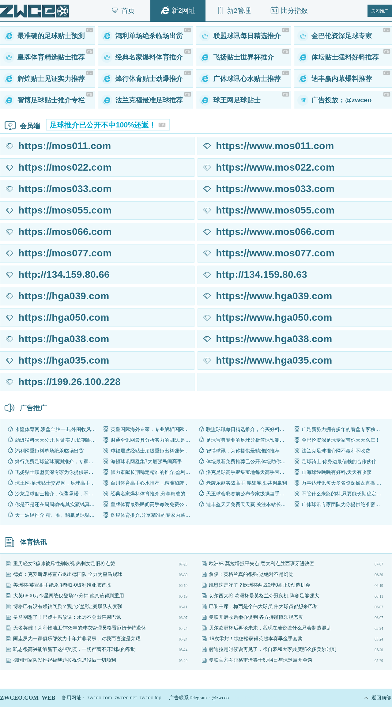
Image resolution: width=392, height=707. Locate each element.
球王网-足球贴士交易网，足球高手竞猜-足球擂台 (56, 483)
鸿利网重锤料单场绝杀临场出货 (49, 450)
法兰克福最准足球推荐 (149, 100)
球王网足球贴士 (237, 100)
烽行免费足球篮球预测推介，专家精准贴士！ (56, 461)
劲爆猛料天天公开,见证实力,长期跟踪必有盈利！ (56, 440)
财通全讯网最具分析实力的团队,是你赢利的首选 (152, 440)
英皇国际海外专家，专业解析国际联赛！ (152, 429)
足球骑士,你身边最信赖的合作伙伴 (339, 461)
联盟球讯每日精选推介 (247, 36)
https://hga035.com (63, 360)
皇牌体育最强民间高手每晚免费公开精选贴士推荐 (152, 504)
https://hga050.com (63, 317)
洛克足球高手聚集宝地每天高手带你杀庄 (247, 472)
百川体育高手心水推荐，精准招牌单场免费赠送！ (152, 483)
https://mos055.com (64, 210)
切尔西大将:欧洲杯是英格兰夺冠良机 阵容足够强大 (264, 595)
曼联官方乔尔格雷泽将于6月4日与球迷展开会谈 (260, 660)
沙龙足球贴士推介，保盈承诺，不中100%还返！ (56, 493)
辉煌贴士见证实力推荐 (51, 78)
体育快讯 (33, 542)
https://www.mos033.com (275, 188)
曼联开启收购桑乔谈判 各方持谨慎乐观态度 (256, 617)
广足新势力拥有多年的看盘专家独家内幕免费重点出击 (343, 429)
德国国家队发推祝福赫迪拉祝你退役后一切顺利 (64, 660)
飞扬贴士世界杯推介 (243, 57)
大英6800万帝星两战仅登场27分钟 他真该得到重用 (68, 595)
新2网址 (183, 10)
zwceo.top (150, 697)
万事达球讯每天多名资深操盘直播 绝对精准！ (343, 483)
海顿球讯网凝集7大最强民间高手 (146, 461)
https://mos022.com (64, 167)
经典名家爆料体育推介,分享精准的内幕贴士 (152, 493)
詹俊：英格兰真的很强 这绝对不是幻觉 (251, 574)
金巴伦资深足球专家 (341, 36)
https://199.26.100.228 (69, 381)
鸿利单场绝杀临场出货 (149, 36)
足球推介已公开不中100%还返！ (107, 125)
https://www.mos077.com (275, 253)
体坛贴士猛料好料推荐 (345, 57)
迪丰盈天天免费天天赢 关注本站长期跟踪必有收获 (247, 504)
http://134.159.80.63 (261, 274)
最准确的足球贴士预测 (51, 36)
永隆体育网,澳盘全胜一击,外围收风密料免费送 (56, 429)
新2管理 (239, 10)
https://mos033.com (64, 188)
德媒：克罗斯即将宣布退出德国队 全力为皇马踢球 (67, 574)
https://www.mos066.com (275, 231)
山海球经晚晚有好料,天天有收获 (336, 472)
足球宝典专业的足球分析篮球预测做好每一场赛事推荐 (247, 440)
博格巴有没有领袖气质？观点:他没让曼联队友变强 (67, 606)
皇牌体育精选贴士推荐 (51, 57)
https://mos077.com (64, 253)
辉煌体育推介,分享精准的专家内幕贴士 (152, 515)
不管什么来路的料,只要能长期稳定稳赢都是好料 (343, 493)
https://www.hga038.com (274, 338)
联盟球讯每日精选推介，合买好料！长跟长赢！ (247, 429)
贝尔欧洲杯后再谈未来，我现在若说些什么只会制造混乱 (270, 627)
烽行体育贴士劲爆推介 (149, 78)
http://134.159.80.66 (64, 274)
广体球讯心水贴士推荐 (247, 78)
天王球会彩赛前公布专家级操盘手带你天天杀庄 (247, 493)
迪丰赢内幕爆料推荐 (341, 78)
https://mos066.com (64, 231)
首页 (128, 10)
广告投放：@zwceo (341, 100)
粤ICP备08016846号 (257, 697)
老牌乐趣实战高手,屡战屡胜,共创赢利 (246, 483)
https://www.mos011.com (275, 145)
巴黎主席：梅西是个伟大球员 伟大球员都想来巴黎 (263, 606)
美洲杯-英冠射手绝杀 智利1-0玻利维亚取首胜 (62, 585)
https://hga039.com (63, 295)
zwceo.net (126, 697)
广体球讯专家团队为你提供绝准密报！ (343, 504)
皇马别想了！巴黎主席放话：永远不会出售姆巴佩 (67, 617)
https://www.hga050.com (274, 317)
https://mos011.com (64, 145)
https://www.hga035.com (274, 360)
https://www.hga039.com (274, 295)
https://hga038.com (63, 338)
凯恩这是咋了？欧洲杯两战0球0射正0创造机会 (259, 585)
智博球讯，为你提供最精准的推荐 (243, 450)
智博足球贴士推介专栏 (51, 100)
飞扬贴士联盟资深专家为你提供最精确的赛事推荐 (56, 472)
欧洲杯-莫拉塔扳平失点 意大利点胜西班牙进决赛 (262, 563)
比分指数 (294, 10)
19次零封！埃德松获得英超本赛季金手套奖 (256, 638)
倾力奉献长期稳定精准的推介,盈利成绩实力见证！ (152, 472)
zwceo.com (99, 697)
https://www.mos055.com (275, 210)
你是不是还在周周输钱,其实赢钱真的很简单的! (56, 504)
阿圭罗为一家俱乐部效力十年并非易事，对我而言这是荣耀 (77, 638)
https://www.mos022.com (275, 167)
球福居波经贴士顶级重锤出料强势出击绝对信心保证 (152, 450)
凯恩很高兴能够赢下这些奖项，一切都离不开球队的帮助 (74, 649)
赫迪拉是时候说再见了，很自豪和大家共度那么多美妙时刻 (272, 649)
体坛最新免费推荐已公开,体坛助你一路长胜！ (247, 461)
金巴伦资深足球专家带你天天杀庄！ (341, 440)
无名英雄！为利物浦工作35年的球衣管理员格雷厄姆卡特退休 (79, 627)
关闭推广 (379, 10)
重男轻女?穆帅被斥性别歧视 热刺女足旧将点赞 (64, 563)
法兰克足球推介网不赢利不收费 (336, 450)
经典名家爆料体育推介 (149, 57)
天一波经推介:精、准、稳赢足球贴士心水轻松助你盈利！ (56, 515)
